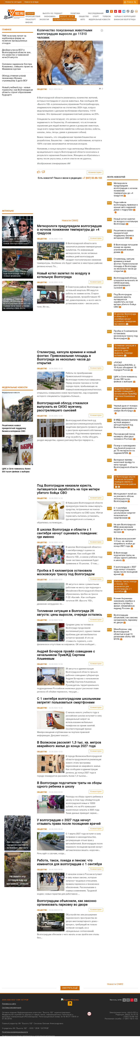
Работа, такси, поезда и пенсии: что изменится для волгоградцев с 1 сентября (125, 586)
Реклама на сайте (9, 1004)
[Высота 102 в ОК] (111, 11)
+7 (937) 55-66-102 (92, 178)
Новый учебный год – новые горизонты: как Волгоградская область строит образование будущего (17, 91)
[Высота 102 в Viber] (128, 11)
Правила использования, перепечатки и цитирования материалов (28, 1036)
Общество (42, 89)
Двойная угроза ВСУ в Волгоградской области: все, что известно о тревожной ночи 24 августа (16, 53)
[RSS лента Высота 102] (135, 1000)
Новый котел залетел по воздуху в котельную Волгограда (126, 221)
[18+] (136, 11)
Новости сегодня (13, 2)
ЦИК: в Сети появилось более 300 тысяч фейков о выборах (125, 379)
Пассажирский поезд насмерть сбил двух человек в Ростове (124, 436)
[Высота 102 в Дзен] (119, 11)
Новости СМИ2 (70, 221)
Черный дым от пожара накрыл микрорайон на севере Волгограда (125, 408)
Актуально (8, 211)
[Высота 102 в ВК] (107, 11)
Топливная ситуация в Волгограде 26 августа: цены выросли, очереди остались (125, 350)
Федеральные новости (14, 387)
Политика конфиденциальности (15, 1032)
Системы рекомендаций (11, 1007)
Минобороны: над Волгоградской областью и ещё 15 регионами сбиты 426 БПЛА (124, 634)
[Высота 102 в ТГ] (124, 11)
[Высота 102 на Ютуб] (115, 11)
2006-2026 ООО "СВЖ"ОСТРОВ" (15, 1000)
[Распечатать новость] (102, 30)
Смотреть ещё (70, 988)
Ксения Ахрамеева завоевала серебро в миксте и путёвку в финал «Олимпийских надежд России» (124, 603)
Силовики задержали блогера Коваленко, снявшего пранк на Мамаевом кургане (17, 66)
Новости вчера (31, 2)
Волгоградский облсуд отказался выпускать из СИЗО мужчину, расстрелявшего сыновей (126, 283)
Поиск (130, 2)
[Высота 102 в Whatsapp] (132, 11)
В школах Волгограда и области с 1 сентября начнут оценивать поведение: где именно (125, 319)
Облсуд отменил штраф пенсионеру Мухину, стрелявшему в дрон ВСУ (14, 78)
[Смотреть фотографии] (124, 196)
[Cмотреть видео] (115, 212)
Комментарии (95, 172)
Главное (6, 30)
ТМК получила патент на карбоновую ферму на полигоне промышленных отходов (14, 39)
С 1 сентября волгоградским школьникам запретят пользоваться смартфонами (125, 513)
